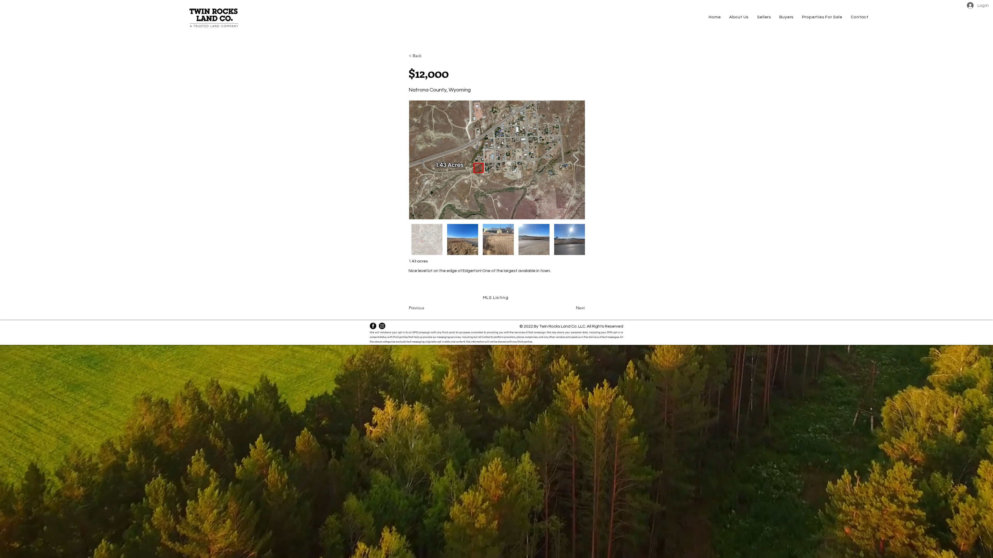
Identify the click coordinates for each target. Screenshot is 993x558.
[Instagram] (382, 326)
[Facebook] (373, 326)
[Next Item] (576, 160)
